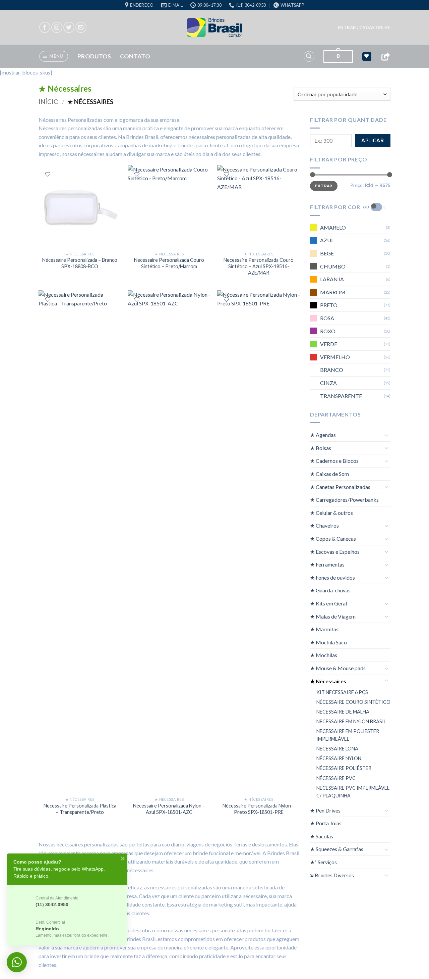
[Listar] (48, 174)
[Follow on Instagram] (56, 27)
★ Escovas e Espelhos (335, 551)
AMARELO (333, 227)
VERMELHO (335, 356)
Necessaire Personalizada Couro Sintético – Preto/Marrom (169, 263)
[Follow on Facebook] (44, 27)
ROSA (327, 318)
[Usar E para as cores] (376, 207)
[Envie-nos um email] (80, 27)
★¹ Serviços (323, 862)
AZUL (327, 240)
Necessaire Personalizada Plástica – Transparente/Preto (80, 809)
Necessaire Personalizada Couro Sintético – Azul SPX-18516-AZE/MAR (259, 266)
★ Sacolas (321, 836)
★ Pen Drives (325, 810)
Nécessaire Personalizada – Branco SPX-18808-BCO (79, 263)
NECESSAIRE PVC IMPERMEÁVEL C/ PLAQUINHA (352, 791)
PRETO (329, 305)
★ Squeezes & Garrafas (336, 849)
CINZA (328, 382)
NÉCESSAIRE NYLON (338, 758)
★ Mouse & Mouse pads (338, 668)
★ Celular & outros (331, 512)
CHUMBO (333, 266)
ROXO (327, 331)
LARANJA (332, 279)
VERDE (328, 344)
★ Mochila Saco (328, 642)
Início (49, 101)
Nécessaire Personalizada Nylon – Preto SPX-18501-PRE (259, 809)
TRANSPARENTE (341, 395)
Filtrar (323, 185)
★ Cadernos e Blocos (334, 460)
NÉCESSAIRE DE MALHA (342, 712)
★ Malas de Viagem (333, 616)
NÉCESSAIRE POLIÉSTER (343, 768)
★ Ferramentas (327, 564)
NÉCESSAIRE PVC (336, 778)
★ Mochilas (323, 655)
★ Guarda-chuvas (330, 590)
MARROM (333, 292)
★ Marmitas (324, 629)
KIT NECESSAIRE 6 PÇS (342, 692)
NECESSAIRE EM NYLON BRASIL (351, 721)
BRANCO (331, 369)
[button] (364, 27)
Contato (135, 56)
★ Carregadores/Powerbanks (344, 499)
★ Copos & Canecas (333, 538)
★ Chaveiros (324, 525)
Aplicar (372, 140)
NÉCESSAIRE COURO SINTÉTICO (353, 702)
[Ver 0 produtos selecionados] (366, 56)
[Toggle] (386, 435)
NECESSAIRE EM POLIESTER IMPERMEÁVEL (347, 735)
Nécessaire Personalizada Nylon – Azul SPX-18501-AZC (169, 809)
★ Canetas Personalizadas (340, 486)
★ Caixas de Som (329, 474)
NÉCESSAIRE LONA (337, 748)
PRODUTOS (94, 56)
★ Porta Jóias (326, 823)
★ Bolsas (320, 447)
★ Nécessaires (328, 681)
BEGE (327, 253)
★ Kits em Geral (328, 603)
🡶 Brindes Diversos (332, 875)
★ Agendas (323, 435)
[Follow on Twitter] (68, 27)
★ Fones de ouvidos (332, 577)
